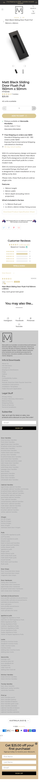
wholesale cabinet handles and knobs (14, 489)
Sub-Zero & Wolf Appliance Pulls (12, 620)
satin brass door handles (10, 463)
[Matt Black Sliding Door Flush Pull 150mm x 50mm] (19, 46)
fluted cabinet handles (9, 508)
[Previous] (13, 65)
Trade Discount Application (12, 389)
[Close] (0, 738)
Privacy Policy (7, 397)
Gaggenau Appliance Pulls (10, 618)
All (23, 17)
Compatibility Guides (9, 378)
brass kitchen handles (9, 677)
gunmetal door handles (9, 459)
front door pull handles (9, 562)
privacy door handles (8, 455)
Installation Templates (10, 386)
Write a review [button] (19, 266)
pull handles (5, 537)
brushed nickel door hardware (12, 589)
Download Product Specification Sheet (19, 212)
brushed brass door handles (11, 457)
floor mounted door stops (10, 571)
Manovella (21, 726)
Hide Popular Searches (23, 382)
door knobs (5, 471)
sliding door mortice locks (10, 650)
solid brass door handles (9, 467)
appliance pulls (6, 549)
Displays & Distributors (10, 370)
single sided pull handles (10, 545)
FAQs (4, 372)
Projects (5, 380)
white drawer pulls (7, 547)
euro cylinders (6, 604)
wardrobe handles (7, 690)
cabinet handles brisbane (10, 708)
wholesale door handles (9, 480)
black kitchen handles (9, 679)
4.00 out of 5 (24, 245)
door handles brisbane (9, 701)
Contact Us (6, 368)
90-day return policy (12, 147)
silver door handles (8, 478)
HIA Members (7, 366)
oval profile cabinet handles (11, 495)
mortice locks (6, 648)
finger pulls (5, 551)
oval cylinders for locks (9, 610)
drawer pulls (5, 541)
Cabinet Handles (7, 485)
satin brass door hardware (10, 591)
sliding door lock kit (8, 670)
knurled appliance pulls (9, 539)
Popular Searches (8, 382)
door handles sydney (8, 699)
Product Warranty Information (13, 399)
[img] (7, 279)
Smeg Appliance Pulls (9, 624)
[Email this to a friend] (19, 228)
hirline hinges (6, 523)
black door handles (8, 448)
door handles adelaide (9, 706)
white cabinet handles (9, 512)
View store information (12, 129)
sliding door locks (7, 652)
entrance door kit (7, 661)
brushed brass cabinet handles (12, 491)
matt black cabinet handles (11, 506)
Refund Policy (7, 401)
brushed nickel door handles (11, 446)
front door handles (8, 442)
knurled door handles (9, 450)
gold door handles (7, 475)
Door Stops (5, 569)
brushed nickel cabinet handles (12, 493)
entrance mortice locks (9, 641)
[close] (36, 2)
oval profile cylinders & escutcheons (14, 600)
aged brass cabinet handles (11, 487)
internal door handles (9, 440)
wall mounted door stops (10, 573)
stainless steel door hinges (10, 527)
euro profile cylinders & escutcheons (14, 598)
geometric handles (8, 473)
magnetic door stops (8, 575)
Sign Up (19, 428)
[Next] (24, 65)
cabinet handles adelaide (10, 712)
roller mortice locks (8, 646)
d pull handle (6, 560)
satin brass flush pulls (8, 555)
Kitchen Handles (7, 675)
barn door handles (7, 686)
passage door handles (9, 469)
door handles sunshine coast (11, 461)
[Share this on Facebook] (9, 228)
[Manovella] (19, 10)
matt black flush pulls (8, 558)
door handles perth (8, 697)
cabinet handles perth (9, 710)
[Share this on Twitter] (4, 228)
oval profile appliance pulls (10, 535)
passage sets (5, 659)
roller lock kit (5, 667)
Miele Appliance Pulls (8, 622)
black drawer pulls (7, 553)
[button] (7, 94)
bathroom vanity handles (10, 688)
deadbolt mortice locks (9, 644)
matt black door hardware (10, 584)
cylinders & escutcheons (10, 602)
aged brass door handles (10, 444)
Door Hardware (6, 580)
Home (16, 17)
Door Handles (6, 438)
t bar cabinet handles (8, 499)
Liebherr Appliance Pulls (10, 626)
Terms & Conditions (9, 407)
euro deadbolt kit (7, 663)
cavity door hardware (8, 582)
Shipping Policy (7, 403)
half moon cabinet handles (10, 504)
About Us (5, 363)
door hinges (5, 525)
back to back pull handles (10, 543)
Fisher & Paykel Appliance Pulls (12, 634)
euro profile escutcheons (10, 606)
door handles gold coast (9, 704)
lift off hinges (6, 519)
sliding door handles (8, 465)
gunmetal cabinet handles (10, 497)
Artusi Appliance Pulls (9, 630)
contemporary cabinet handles (12, 501)
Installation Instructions (10, 384)
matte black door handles (10, 452)
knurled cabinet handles (10, 510)
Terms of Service (8, 405)
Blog (3, 376)
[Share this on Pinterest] (14, 228)
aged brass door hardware (10, 587)
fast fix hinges (6, 521)
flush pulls (4, 564)
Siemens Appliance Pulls (10, 628)
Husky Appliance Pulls (9, 632)
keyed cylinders (6, 608)
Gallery (4, 374)
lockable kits (5, 665)
